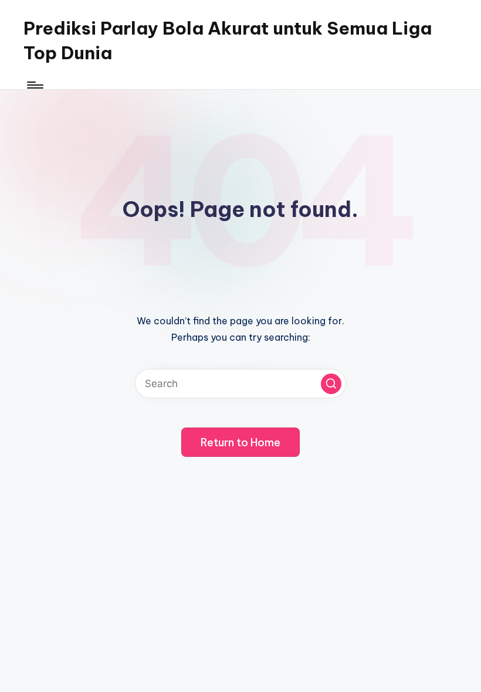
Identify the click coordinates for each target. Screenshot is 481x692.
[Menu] (34, 85)
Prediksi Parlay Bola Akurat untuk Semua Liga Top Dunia (227, 40)
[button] (331, 384)
